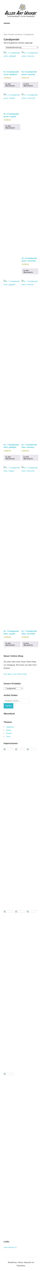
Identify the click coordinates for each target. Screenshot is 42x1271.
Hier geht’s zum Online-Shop (15, 674)
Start (5, 34)
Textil (8, 737)
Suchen (8, 706)
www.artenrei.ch (10, 1247)
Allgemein (10, 727)
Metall (8, 730)
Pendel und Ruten (15, 34)
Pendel (9, 733)
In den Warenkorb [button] (10, 85)
